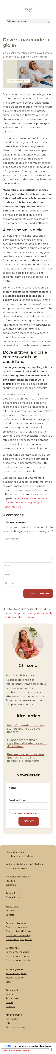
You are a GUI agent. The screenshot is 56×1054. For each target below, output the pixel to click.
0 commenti (39, 56)
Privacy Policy (13, 893)
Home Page (12, 906)
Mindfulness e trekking (18, 935)
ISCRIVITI (29, 821)
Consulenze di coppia (17, 956)
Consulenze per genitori (19, 960)
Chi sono (10, 910)
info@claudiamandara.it (18, 876)
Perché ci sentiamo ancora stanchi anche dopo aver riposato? (25, 729)
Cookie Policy (13, 897)
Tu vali (9, 1002)
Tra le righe (12, 1019)
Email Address (18, 800)
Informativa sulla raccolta (16, 1050)
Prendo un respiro (16, 1027)
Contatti (10, 915)
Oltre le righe (13, 1023)
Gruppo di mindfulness (18, 931)
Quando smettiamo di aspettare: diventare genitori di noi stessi (27, 743)
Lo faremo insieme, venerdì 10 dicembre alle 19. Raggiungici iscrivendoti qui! (26, 502)
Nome (12, 787)
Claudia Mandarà (17, 52)
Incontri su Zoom (15, 977)
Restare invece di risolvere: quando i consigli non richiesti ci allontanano (25, 757)
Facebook (11, 881)
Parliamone (12, 998)
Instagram (11, 885)
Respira (9, 994)
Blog (8, 982)
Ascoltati (10, 1006)
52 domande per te (16, 973)
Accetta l (26, 813)
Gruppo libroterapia (16, 927)
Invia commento (38, 593)
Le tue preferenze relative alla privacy (31, 1046)
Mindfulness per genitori (19, 939)
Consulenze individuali (18, 952)
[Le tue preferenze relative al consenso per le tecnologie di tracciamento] (51, 1049)
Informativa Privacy (30, 813)
